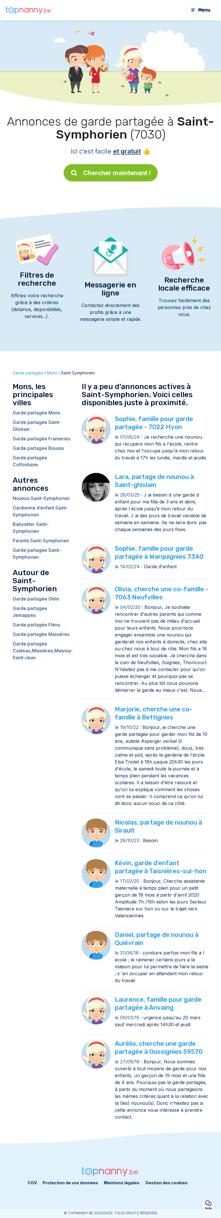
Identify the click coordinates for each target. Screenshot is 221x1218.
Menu (204, 10)
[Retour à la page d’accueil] (29, 10)
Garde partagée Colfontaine (30, 461)
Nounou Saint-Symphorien (41, 498)
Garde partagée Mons (36, 413)
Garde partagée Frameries (41, 439)
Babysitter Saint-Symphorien (31, 527)
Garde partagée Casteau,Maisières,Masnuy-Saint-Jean (41, 650)
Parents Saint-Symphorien (41, 540)
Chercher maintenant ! (117, 173)
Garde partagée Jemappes (30, 611)
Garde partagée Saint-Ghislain (37, 425)
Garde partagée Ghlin (36, 599)
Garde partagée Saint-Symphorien (37, 553)
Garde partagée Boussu (38, 448)
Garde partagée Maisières (41, 634)
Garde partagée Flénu (36, 625)
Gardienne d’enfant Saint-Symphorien (40, 511)
